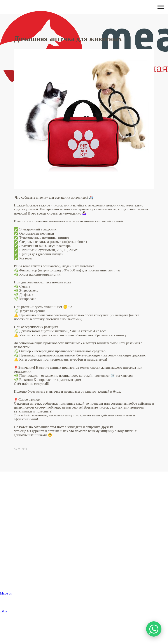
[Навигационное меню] (161, 7)
